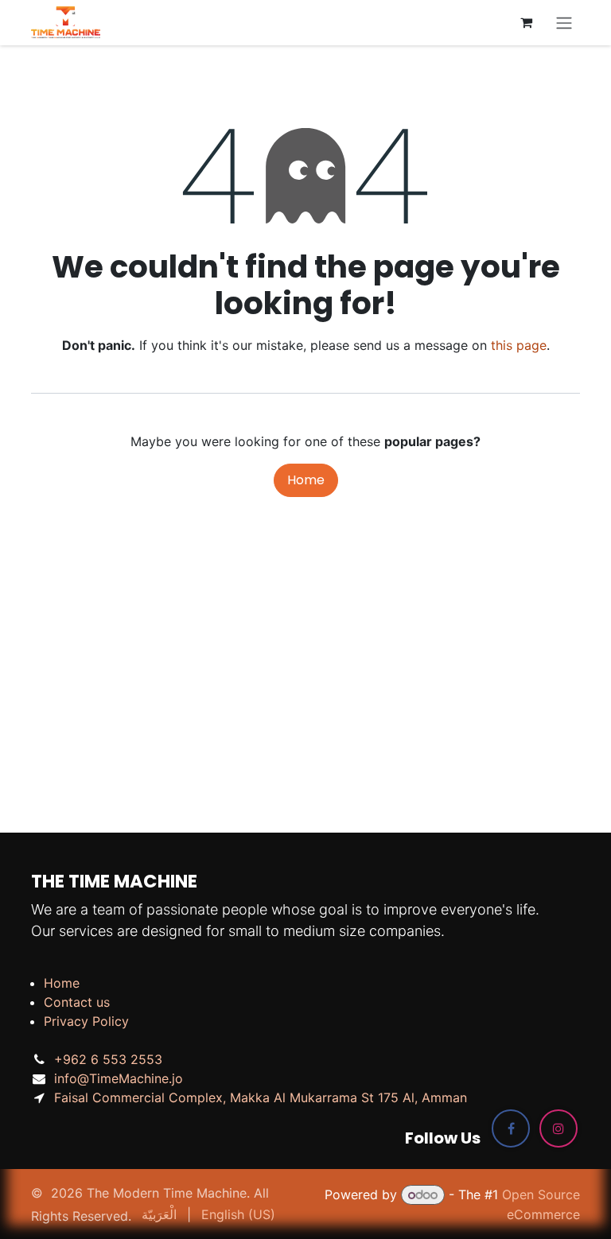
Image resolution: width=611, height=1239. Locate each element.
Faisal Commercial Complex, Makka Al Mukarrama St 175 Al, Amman (260, 1097)
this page (519, 345)
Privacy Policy (86, 1021)
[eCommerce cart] (526, 22)
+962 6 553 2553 (108, 1059)
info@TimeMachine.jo (118, 1078)
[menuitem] (159, 1214)
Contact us (77, 1002)
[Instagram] (558, 1128)
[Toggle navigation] (564, 22)
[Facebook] (511, 1128)
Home (306, 480)
